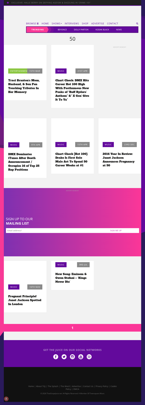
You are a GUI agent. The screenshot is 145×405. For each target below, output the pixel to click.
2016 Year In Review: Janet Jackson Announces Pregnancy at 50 (119, 159)
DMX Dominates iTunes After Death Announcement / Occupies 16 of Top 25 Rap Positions (23, 161)
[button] (136, 23)
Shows (56, 23)
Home (45, 23)
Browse (31, 23)
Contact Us (88, 386)
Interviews (72, 23)
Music (60, 71)
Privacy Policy (102, 386)
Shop (85, 23)
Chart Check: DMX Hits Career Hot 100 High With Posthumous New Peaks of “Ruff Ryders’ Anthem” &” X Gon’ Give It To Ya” (72, 90)
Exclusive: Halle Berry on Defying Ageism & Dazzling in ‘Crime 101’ (51, 2)
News (119, 29)
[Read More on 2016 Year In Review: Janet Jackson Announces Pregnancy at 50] (120, 131)
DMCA (76, 389)
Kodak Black (102, 29)
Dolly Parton (81, 29)
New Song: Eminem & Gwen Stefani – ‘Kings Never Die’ (71, 278)
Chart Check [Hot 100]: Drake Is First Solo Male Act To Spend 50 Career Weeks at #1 (71, 159)
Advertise (97, 23)
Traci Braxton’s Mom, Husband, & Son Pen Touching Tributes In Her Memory (24, 86)
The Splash (53, 386)
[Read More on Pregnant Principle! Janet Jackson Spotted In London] (25, 273)
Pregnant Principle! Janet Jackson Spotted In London (24, 300)
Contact (112, 23)
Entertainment (19, 71)
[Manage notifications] (6, 398)
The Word (65, 386)
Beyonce (62, 29)
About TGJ (40, 386)
